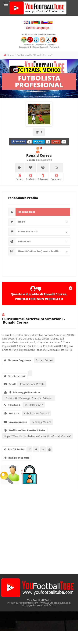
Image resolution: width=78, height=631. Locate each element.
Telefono (14, 405)
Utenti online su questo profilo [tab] (42, 251)
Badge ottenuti (18, 457)
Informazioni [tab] (26, 211)
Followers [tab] (42, 241)
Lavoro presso (18, 422)
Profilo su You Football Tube (27, 430)
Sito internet (16, 376)
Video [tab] (42, 221)
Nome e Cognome (19, 360)
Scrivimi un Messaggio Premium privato (28, 398)
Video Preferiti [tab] (42, 231)
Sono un (14, 413)
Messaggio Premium (26, 392)
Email (12, 384)
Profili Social (16, 449)
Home (10, 55)
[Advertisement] (39, 530)
